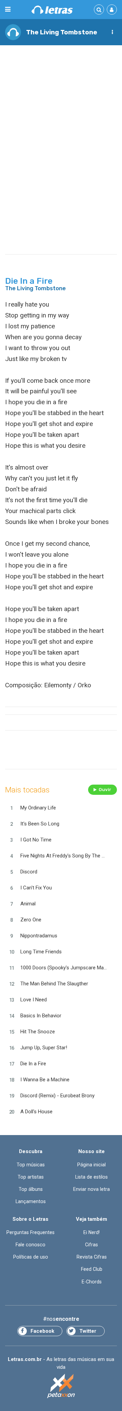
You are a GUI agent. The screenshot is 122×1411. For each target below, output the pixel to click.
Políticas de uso (30, 1257)
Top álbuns (31, 1189)
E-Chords (92, 1281)
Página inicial (91, 1164)
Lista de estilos (91, 1177)
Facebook (42, 1331)
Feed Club (91, 1269)
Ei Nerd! (91, 1232)
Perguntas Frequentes (30, 1232)
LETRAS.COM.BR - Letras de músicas (52, 9)
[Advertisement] (61, 114)
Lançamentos (31, 1201)
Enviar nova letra (91, 1189)
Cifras (91, 1244)
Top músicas (31, 1164)
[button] (112, 32)
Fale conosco (30, 1244)
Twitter (87, 1331)
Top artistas (31, 1177)
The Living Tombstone (61, 32)
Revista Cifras (92, 1257)
